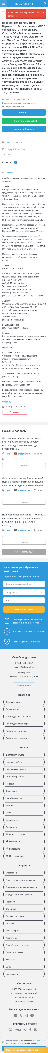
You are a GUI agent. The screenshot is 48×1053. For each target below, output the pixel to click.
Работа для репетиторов (18, 723)
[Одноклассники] (21, 1015)
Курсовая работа (14, 761)
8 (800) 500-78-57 (24, 662)
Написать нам (24, 685)
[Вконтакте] (16, 1015)
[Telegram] (26, 1015)
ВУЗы (8, 966)
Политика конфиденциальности (21, 887)
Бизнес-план (12, 819)
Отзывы (10, 923)
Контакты (10, 959)
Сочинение (11, 790)
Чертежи (10, 805)
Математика (24, 453)
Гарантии (10, 901)
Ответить (24, 112)
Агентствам (11, 937)
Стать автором (13, 701)
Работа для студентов (16, 738)
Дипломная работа (15, 754)
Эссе (8, 812)
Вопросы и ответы (15, 952)
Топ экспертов (13, 930)
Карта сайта (12, 973)
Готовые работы (17, 834)
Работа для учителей (16, 730)
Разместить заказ (24, 609)
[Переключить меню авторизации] (44, 3)
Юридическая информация (19, 894)
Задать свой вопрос (24, 129)
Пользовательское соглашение (21, 879)
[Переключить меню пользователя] (3, 3)
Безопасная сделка (15, 915)
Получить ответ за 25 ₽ (25, 120)
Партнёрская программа (17, 944)
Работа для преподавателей (19, 716)
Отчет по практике (15, 776)
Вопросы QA (15, 848)
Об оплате (11, 908)
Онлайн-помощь (14, 798)
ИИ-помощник (16, 856)
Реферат (10, 783)
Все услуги (11, 827)
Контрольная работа (16, 769)
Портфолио (14, 841)
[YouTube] (32, 1015)
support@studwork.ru (24, 666)
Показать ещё (26, 551)
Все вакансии (12, 709)
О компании (11, 872)
